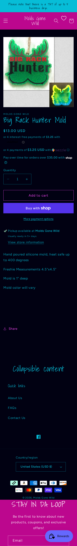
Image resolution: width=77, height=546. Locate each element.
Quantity (9, 170)
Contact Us (16, 418)
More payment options (38, 218)
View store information (26, 242)
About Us (15, 398)
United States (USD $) (36, 466)
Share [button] (13, 329)
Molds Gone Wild (43, 497)
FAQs (12, 408)
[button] (6, 21)
